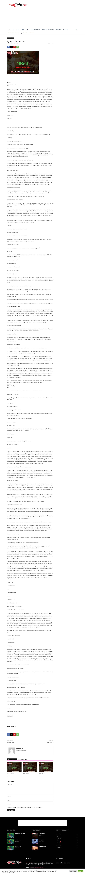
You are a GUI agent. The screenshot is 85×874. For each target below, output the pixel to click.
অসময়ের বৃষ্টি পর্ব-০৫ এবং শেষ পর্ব (20, 833)
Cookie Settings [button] (73, 871)
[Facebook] (8, 47)
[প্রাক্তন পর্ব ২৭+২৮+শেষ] (14, 767)
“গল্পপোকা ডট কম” (37, 862)
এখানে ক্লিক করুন (48, 864)
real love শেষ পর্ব (42, 846)
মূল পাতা (9, 29)
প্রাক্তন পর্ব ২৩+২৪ (41, 773)
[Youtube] (68, 863)
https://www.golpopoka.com (21, 750)
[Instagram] (61, 863)
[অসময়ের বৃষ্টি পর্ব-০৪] (10, 841)
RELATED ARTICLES (12, 759)
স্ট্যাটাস (23, 29)
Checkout (31, 33)
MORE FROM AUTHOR (22, 759)
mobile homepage (35, 29)
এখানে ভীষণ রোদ (41, 833)
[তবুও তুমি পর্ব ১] (35, 841)
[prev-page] (8, 776)
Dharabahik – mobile (13, 33)
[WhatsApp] (17, 47)
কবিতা (13, 29)
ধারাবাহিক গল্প (18, 29)
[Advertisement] (54, 5)
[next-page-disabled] (10, 776)
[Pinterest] (14, 47)
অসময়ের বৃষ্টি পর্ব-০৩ (18, 846)
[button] (76, 30)
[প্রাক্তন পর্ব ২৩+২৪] (46, 767)
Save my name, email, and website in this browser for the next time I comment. (25, 807)
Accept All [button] (80, 871)
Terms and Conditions (48, 29)
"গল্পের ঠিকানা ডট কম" (29, 862)
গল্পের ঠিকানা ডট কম (10, 43)
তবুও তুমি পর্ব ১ (41, 840)
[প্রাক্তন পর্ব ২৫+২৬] (30, 767)
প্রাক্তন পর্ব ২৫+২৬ (25, 773)
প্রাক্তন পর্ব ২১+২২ (50, 742)
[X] (11, 47)
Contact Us (58, 29)
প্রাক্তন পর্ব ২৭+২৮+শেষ (10, 773)
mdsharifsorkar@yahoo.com (37, 867)
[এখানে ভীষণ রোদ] (35, 835)
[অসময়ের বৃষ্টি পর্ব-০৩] (10, 848)
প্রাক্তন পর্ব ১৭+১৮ (10, 742)
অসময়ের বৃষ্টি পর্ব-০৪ (18, 840)
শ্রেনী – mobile (24, 33)
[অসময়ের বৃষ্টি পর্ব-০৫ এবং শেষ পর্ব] (10, 835)
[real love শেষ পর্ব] (35, 848)
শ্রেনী (27, 29)
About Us (65, 29)
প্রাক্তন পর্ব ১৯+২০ (13, 726)
